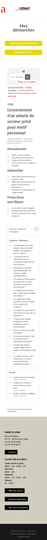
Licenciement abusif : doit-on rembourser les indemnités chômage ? (24, 339)
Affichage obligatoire (18, 507)
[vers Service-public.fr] (27, 82)
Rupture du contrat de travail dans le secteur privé (22, 385)
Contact (12, 452)
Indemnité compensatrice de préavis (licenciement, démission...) (23, 184)
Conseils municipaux (17, 499)
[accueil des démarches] (23, 71)
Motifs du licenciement (21, 155)
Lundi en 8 (31, 534)
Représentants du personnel (23, 211)
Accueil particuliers (16, 87)
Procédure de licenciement (22, 158)
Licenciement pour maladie (23, 208)
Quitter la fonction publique (24, 393)
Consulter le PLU (23, 52)
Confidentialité (23, 537)
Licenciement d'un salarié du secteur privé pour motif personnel (22, 93)
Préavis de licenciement (21, 160)
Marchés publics (16, 490)
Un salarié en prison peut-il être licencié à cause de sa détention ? (24, 313)
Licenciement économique (24, 377)
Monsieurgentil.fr (17, 534)
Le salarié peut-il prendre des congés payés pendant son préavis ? (25, 293)
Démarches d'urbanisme (23, 43)
